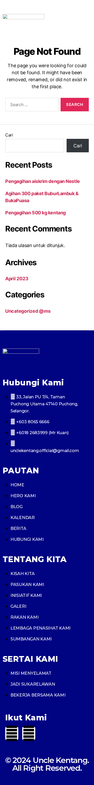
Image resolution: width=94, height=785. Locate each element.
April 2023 (16, 278)
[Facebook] (11, 733)
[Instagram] (28, 733)
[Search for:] (30, 105)
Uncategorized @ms (27, 311)
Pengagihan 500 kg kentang (35, 212)
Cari (9, 135)
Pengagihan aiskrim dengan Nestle (42, 181)
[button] (86, 23)
